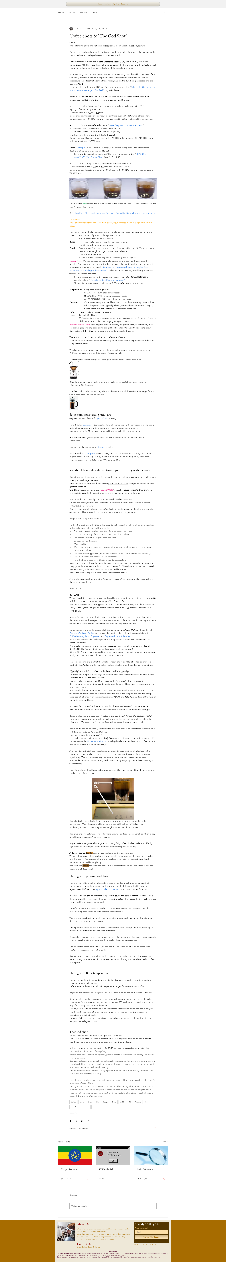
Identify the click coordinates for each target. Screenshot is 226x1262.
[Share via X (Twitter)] (76, 1121)
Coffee (73, 1102)
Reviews (72, 13)
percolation (75, 1107)
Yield (122, 1102)
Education (95, 13)
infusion (86, 1107)
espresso (96, 1107)
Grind (82, 1102)
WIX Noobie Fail (106, 1169)
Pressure (138, 1102)
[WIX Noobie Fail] (113, 1155)
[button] (165, 13)
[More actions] (155, 28)
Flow (147, 1102)
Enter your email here (143, 1228)
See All (165, 1141)
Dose (114, 1102)
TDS (129, 1102)
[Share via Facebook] (70, 1121)
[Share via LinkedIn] (82, 1121)
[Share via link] (88, 1121)
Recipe (105, 1102)
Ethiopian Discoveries (69, 1169)
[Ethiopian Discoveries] (75, 1155)
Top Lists (83, 13)
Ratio (97, 1102)
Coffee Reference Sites (146, 1169)
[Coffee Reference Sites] (151, 1155)
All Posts (61, 13)
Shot (90, 1102)
